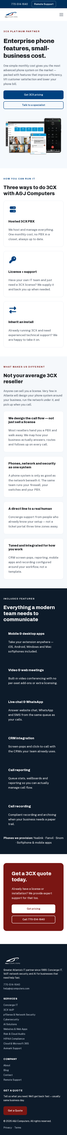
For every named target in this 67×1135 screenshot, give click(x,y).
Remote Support (43, 4)
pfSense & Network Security (19, 1014)
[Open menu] (61, 15)
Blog (6, 1070)
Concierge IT (10, 1005)
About (6, 1065)
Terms (17, 1127)
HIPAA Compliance (14, 1038)
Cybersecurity (11, 1019)
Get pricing (33, 908)
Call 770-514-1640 (34, 919)
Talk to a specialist (33, 105)
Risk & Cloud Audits (14, 1034)
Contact (8, 1075)
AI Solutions (10, 1024)
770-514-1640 (19, 4)
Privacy (7, 1127)
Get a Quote (15, 1110)
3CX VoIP (8, 1009)
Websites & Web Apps (15, 1029)
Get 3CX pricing (33, 94)
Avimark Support (12, 1048)
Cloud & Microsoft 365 (16, 1043)
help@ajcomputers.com (16, 988)
